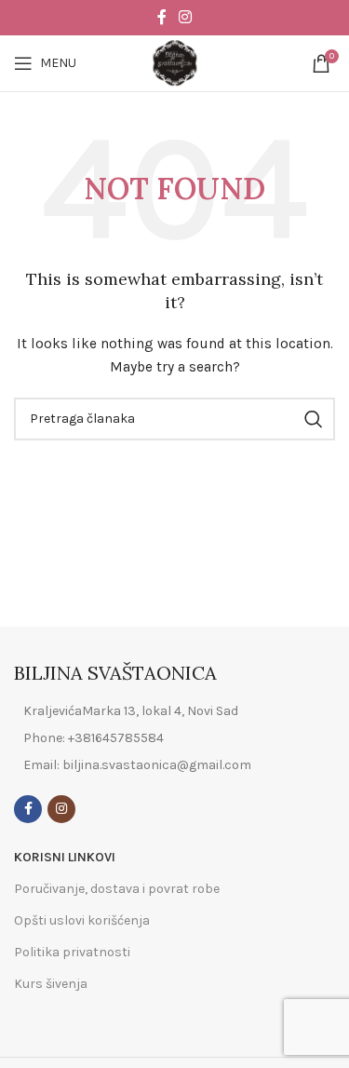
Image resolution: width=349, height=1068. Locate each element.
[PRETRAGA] (313, 419)
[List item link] (174, 738)
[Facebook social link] (161, 17)
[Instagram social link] (185, 17)
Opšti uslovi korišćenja (82, 920)
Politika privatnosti (72, 952)
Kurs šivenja (50, 984)
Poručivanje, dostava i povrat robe (117, 889)
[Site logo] (175, 62)
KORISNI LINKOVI (64, 857)
